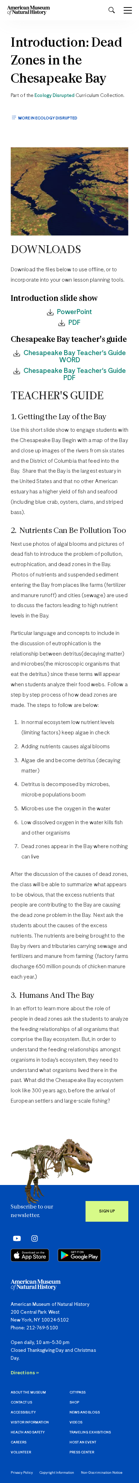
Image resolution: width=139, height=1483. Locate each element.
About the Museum (28, 1392)
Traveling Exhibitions (90, 1432)
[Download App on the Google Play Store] (79, 1255)
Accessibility (23, 1412)
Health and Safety (28, 1432)
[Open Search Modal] (112, 10)
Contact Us (21, 1402)
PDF (74, 322)
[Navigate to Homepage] (28, 10)
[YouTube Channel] (15, 1238)
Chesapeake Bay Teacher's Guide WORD (75, 357)
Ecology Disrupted (54, 95)
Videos (76, 1422)
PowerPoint (74, 312)
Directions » (25, 1373)
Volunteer (21, 1452)
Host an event (83, 1442)
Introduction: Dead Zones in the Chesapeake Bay (66, 61)
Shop (74, 1402)
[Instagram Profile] (32, 1238)
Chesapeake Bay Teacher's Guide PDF (75, 374)
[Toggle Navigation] (128, 10)
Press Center (82, 1452)
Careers (18, 1442)
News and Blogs (85, 1412)
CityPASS (78, 1392)
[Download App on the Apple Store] (30, 1255)
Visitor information (30, 1422)
